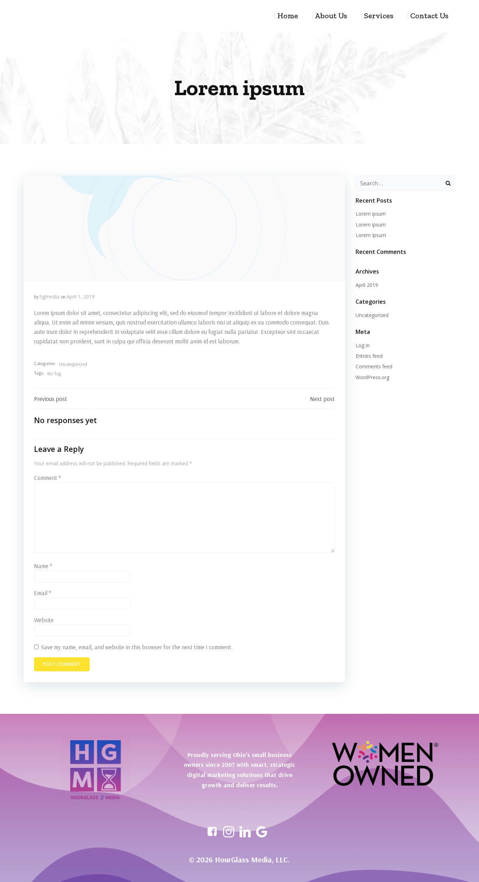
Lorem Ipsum (371, 235)
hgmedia (49, 296)
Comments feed (374, 366)
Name (43, 566)
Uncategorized (73, 364)
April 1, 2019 (81, 296)
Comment (47, 477)
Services (378, 16)
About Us (331, 16)
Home (287, 16)
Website (44, 620)
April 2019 (367, 285)
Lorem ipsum (371, 213)
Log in (363, 345)
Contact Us (429, 16)
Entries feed (369, 356)
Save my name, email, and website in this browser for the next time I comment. (136, 647)
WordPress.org (372, 377)
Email (42, 593)
